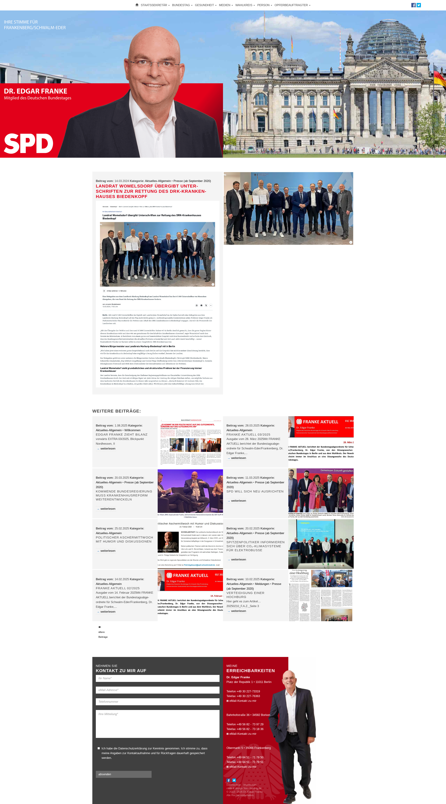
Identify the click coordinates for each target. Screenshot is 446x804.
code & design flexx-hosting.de (243, 788)
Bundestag (181, 5)
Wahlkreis (244, 5)
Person (263, 5)
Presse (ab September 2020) (192, 181)
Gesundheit (205, 5)
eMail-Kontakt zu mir (242, 700)
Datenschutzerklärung (132, 748)
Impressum (249, 784)
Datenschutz (233, 784)
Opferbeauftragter (292, 5)
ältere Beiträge (103, 634)
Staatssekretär (154, 5)
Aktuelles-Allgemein (158, 181)
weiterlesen (108, 448)
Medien (225, 5)
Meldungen (262, 584)
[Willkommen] (137, 5)
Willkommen (132, 430)
